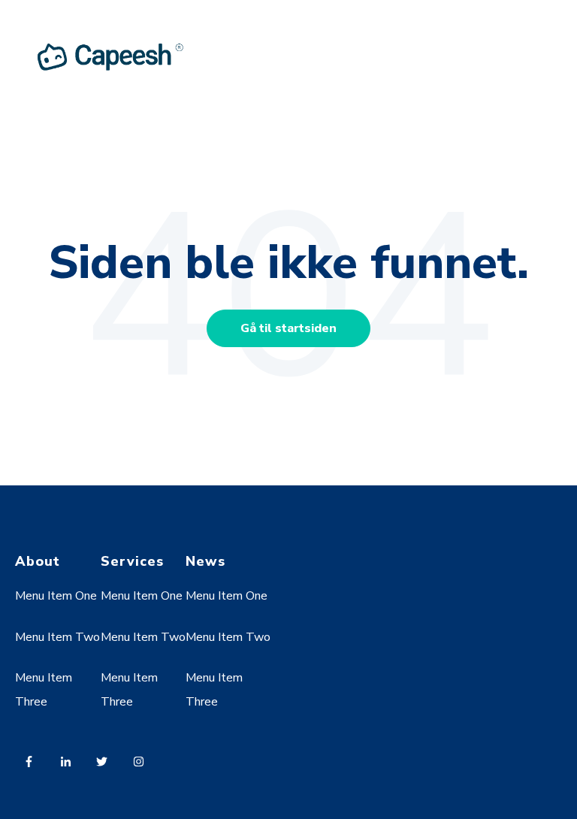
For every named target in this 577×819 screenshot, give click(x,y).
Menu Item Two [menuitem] (57, 637)
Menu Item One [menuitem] (56, 596)
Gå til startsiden (288, 328)
